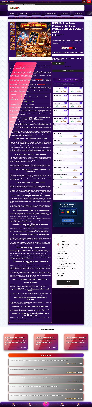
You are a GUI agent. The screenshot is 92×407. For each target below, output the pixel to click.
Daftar (46, 405)
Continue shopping (68, 286)
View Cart (68, 281)
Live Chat (78, 405)
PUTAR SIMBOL (68, 220)
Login (30, 405)
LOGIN (84, 1)
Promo (13, 405)
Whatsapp (62, 405)
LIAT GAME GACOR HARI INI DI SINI (68, 70)
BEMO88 (10, 18)
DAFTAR (88, 1)
